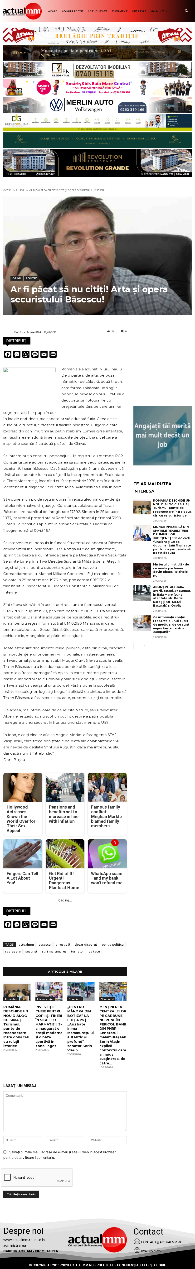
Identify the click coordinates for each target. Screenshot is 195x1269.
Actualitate (11, 999)
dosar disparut (86, 944)
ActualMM (33, 332)
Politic (31, 278)
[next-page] (144, 646)
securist (31, 951)
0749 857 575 (151, 1251)
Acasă (7, 190)
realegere (13, 951)
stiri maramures (54, 951)
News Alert (75, 999)
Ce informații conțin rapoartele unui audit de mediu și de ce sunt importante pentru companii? (171, 624)
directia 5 (62, 944)
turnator (77, 951)
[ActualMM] (8, 332)
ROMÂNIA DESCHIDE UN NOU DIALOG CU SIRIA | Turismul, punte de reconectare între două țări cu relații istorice (16, 1026)
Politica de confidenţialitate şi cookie (131, 1265)
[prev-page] (136, 646)
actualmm (26, 944)
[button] (186, 11)
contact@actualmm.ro (162, 1242)
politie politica (113, 944)
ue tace (94, 951)
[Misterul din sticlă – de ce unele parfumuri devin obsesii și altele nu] (142, 570)
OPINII (20, 190)
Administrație (45, 999)
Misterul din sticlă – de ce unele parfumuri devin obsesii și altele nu (171, 570)
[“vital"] (162, 435)
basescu (45, 944)
